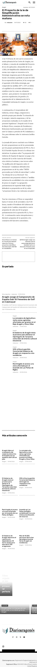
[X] (15, 27)
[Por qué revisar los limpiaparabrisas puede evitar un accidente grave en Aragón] (15, 605)
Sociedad (4, 605)
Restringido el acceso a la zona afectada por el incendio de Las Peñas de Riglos (23, 367)
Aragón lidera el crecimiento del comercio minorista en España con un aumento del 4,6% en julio (9, 455)
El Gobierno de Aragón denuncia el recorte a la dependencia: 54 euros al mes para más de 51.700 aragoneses (9, 541)
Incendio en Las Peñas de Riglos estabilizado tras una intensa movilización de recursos (27, 513)
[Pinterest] (20, 27)
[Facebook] (11, 27)
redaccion (9, 22)
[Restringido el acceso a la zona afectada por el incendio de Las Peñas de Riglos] (6, 365)
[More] (29, 27)
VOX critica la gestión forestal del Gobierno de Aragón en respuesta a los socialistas (23, 352)
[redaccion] (3, 23)
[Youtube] (24, 637)
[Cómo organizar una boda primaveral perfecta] (6, 584)
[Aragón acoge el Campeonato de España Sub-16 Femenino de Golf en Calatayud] (19, 280)
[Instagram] (16, 637)
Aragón (4, 7)
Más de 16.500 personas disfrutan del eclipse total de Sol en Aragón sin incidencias (26, 539)
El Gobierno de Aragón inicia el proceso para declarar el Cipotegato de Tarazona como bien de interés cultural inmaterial (25, 337)
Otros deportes (6, 294)
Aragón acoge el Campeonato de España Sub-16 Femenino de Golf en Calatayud (18, 299)
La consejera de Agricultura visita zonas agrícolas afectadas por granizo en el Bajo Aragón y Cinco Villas (24, 321)
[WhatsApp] (25, 27)
